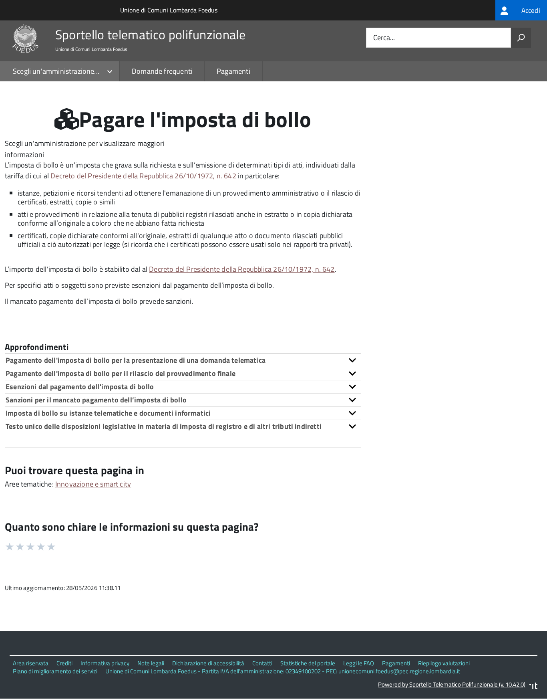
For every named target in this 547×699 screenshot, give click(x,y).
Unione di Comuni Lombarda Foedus (168, 10)
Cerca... (384, 38)
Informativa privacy (104, 663)
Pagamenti (233, 71)
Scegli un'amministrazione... (56, 71)
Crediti (64, 663)
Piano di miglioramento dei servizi (55, 671)
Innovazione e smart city (93, 484)
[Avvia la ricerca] (521, 38)
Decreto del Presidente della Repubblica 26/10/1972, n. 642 (143, 175)
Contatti (262, 663)
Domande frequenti (162, 71)
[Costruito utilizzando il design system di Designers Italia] (533, 687)
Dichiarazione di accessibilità (208, 663)
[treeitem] (521, 10)
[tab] (183, 360)
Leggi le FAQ (358, 663)
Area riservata (30, 663)
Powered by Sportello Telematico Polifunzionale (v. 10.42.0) (451, 684)
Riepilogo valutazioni (444, 663)
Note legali (150, 663)
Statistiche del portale (307, 663)
